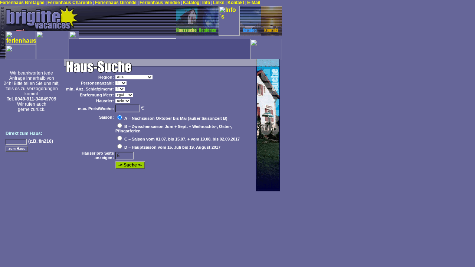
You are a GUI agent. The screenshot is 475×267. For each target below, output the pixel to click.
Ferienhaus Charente (70, 2)
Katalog (191, 2)
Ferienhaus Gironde (116, 2)
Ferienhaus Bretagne (22, 2)
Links (219, 2)
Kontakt (236, 2)
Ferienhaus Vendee (160, 2)
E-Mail (253, 2)
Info (206, 2)
